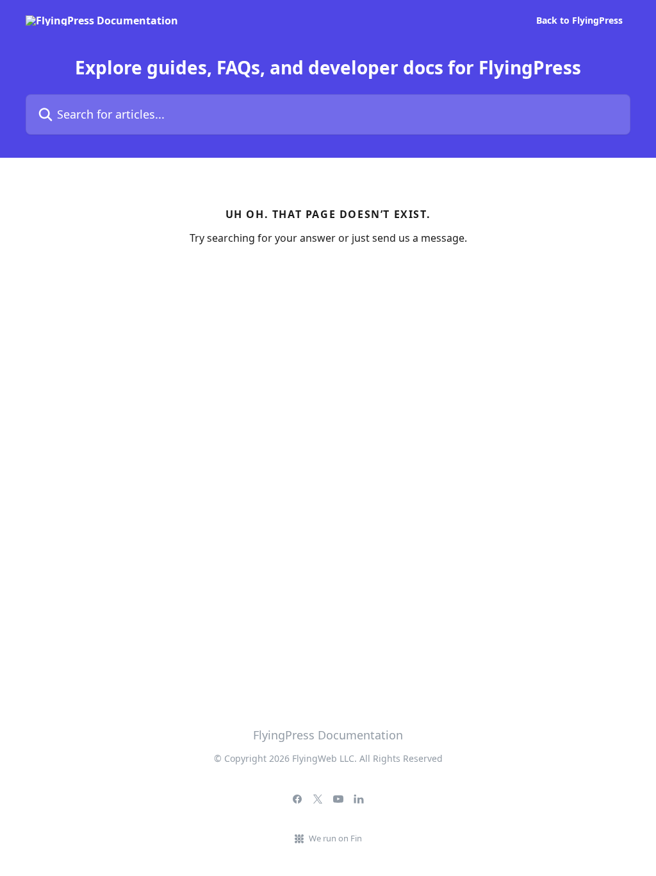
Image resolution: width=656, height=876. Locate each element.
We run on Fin (335, 838)
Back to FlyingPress (579, 20)
